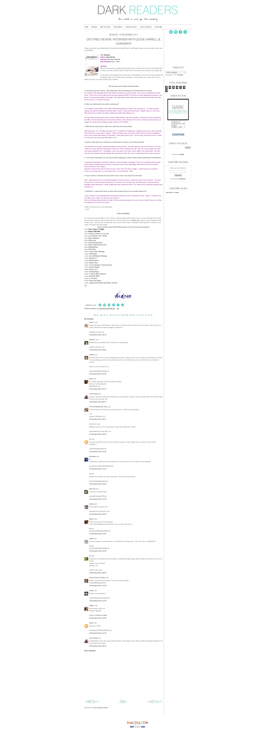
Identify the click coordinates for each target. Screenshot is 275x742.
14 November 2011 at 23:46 (97, 551)
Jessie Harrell (93, 394)
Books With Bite (94, 231)
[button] (123, 285)
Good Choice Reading (96, 251)
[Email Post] (117, 308)
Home (86, 27)
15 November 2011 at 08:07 (97, 573)
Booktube (158, 27)
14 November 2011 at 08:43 (97, 434)
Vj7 (90, 439)
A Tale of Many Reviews (97, 274)
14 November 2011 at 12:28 (97, 499)
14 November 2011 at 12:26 (97, 484)
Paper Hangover (93, 238)
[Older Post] (92, 704)
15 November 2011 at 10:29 (97, 585)
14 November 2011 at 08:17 (97, 402)
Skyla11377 (93, 258)
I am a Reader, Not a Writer (97, 236)
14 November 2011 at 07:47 (97, 389)
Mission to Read (101, 615)
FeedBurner (182, 179)
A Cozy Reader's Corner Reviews (100, 265)
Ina (90, 556)
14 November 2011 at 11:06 (97, 451)
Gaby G (91, 322)
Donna (91, 379)
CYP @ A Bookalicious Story (98, 406)
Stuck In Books (94, 267)
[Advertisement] (176, 49)
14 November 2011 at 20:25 (97, 514)
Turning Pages (94, 272)
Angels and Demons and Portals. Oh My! (103, 283)
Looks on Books (146, 27)
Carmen (91, 354)
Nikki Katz (92, 240)
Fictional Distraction (95, 243)
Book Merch (118, 27)
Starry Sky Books (95, 280)
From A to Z (93, 269)
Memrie (91, 519)
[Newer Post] (155, 704)
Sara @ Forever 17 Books (97, 577)
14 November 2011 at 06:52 (97, 350)
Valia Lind (92, 489)
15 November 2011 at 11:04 (97, 601)
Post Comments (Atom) (100, 707)
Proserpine (92, 456)
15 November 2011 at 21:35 (97, 633)
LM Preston (93, 254)
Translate (180, 75)
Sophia (91, 538)
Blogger (182, 154)
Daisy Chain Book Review (97, 245)
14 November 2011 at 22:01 (97, 533)
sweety (91, 590)
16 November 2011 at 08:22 (97, 646)
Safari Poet (92, 249)
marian (91, 623)
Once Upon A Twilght (96, 229)
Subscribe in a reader (172, 192)
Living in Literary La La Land (98, 233)
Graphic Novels (131, 27)
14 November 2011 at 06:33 (97, 335)
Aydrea (91, 504)
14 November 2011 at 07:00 (97, 374)
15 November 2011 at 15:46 (97, 618)
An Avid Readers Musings (98, 256)
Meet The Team (105, 27)
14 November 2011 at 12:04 (97, 469)
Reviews (94, 27)
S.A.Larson (93, 278)
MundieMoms (93, 247)
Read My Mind (94, 276)
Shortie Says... (94, 263)
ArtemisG (92, 339)
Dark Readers (93, 260)
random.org (135, 220)
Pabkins (91, 605)
